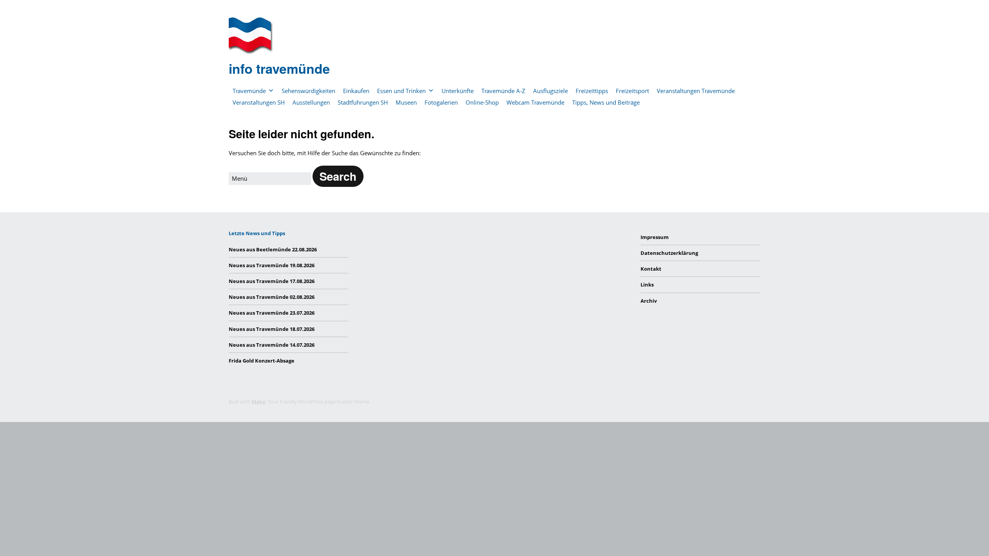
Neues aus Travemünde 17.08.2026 (271, 281)
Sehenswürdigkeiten (308, 91)
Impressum (655, 237)
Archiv (649, 300)
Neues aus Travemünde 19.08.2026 (271, 265)
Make (258, 401)
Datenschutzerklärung (669, 252)
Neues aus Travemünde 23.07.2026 (271, 312)
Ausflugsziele (550, 91)
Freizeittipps (592, 91)
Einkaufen (356, 91)
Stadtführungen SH (363, 102)
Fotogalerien (441, 102)
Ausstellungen (311, 102)
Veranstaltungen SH (259, 102)
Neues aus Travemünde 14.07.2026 (271, 344)
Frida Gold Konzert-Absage (261, 360)
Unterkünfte (458, 91)
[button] (338, 176)
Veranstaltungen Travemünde (696, 91)
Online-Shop (482, 102)
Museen (406, 102)
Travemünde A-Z (503, 91)
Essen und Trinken (401, 91)
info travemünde (279, 68)
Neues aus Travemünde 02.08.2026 (271, 296)
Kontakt (651, 268)
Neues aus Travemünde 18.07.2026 (271, 328)
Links (647, 284)
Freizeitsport (632, 91)
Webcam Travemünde (535, 102)
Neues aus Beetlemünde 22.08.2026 (273, 249)
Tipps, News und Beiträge (606, 102)
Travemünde (249, 91)
